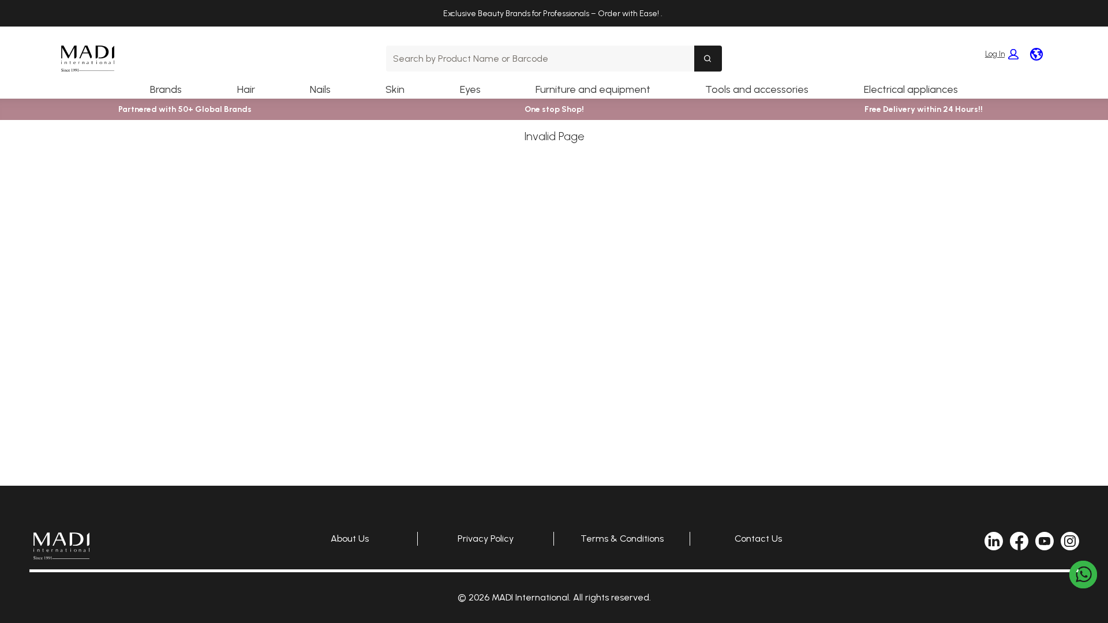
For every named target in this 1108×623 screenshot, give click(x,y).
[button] (1001, 54)
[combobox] (540, 59)
